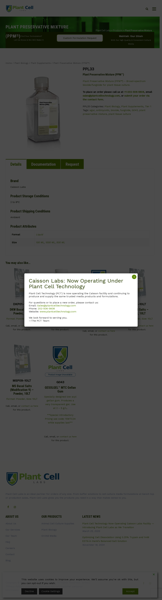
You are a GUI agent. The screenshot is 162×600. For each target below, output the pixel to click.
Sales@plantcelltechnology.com (56, 305)
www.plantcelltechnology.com (58, 311)
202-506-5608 (46, 308)
